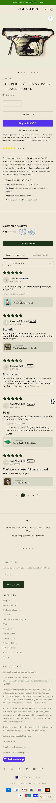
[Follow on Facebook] (4, 769)
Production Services (11, 610)
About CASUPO (10, 605)
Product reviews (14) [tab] (15, 255)
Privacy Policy (9, 638)
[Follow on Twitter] (11, 769)
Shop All (6, 601)
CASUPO (7, 79)
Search (6, 657)
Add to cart (28, 115)
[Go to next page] (38, 495)
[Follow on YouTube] (34, 769)
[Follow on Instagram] (19, 769)
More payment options (28, 130)
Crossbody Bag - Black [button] (23, 303)
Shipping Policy (10, 643)
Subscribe (13, 584)
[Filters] (6, 263)
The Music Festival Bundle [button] (25, 348)
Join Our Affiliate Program (14, 619)
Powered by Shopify (36, 783)
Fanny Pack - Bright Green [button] (24, 443)
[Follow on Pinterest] (26, 769)
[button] (9, 148)
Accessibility (8, 629)
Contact (6, 615)
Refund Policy (9, 648)
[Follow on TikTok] (41, 769)
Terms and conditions (12, 652)
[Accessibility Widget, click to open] (52, 401)
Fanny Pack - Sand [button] (21, 483)
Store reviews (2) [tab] (40, 255)
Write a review (28, 243)
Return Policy (9, 634)
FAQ (5, 624)
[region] (28, 531)
